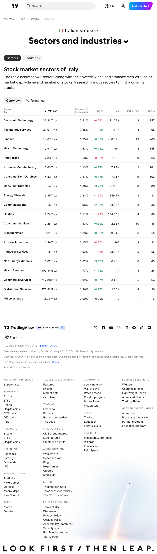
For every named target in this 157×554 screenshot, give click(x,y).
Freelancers (91, 446)
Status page (51, 536)
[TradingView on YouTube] (111, 327)
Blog (46, 462)
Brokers (48, 413)
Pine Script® (11, 495)
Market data (51, 392)
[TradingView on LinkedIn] (126, 327)
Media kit (49, 474)
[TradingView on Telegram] (134, 327)
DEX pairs (10, 417)
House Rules (91, 401)
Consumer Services (16, 223)
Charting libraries (132, 388)
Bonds (8, 404)
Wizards (89, 442)
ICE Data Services (47, 346)
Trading (89, 417)
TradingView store (54, 486)
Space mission (52, 458)
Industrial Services (16, 251)
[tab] (12, 58)
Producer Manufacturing (20, 167)
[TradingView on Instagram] (118, 327)
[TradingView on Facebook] (103, 327)
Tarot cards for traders (57, 491)
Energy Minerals (14, 195)
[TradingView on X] (95, 327)
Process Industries (16, 242)
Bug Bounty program (56, 532)
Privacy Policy (52, 515)
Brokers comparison (55, 417)
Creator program (94, 397)
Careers (48, 470)
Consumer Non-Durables (20, 176)
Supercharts (11, 384)
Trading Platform (132, 401)
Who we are (50, 453)
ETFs (7, 400)
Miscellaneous (13, 298)
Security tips (51, 528)
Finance (9, 139)
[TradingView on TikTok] (141, 327)
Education (90, 421)
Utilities (9, 214)
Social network (93, 384)
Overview (49, 409)
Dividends (10, 462)
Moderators (91, 405)
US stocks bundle (54, 442)
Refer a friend (92, 392)
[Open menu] (5, 6)
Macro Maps (11, 491)
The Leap (49, 421)
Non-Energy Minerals (18, 261)
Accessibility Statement (58, 523)
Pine (6, 421)
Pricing (47, 388)
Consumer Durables (17, 185)
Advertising (129, 413)
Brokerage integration (135, 417)
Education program (134, 425)
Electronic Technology (18, 120)
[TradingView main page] (15, 6)
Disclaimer (49, 511)
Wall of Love (91, 388)
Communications (15, 204)
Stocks (8, 396)
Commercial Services (18, 279)
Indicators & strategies (98, 437)
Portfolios (10, 478)
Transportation (14, 232)
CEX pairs (10, 413)
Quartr (55, 362)
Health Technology (16, 148)
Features (48, 384)
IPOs (7, 466)
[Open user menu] (123, 6)
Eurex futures (51, 437)
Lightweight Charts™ (135, 392)
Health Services (14, 270)
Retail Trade (11, 157)
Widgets (127, 384)
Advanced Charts (133, 397)
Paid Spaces (92, 450)
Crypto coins (12, 409)
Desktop (9, 511)
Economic (10, 453)
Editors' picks (92, 425)
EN (112, 6)
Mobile (8, 507)
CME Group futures (55, 433)
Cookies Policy (52, 519)
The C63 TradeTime (55, 495)
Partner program (132, 421)
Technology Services (17, 129)
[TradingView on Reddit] (149, 327)
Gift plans (49, 397)
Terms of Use (51, 507)
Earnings (9, 458)
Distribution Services (17, 289)
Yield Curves (12, 482)
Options (9, 486)
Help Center (50, 466)
